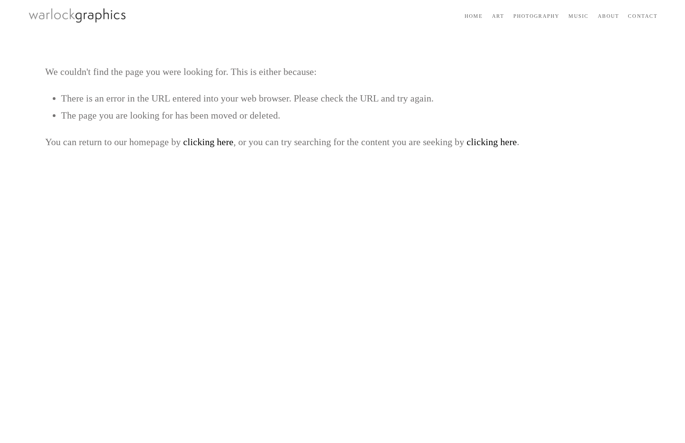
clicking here (208, 142)
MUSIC (578, 16)
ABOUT (608, 16)
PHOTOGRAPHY (536, 16)
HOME (474, 16)
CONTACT (642, 16)
